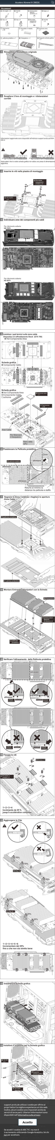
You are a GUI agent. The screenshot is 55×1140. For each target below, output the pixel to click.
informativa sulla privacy (29, 1115)
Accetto (28, 1122)
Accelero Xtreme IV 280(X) (27, 2)
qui (5, 1134)
